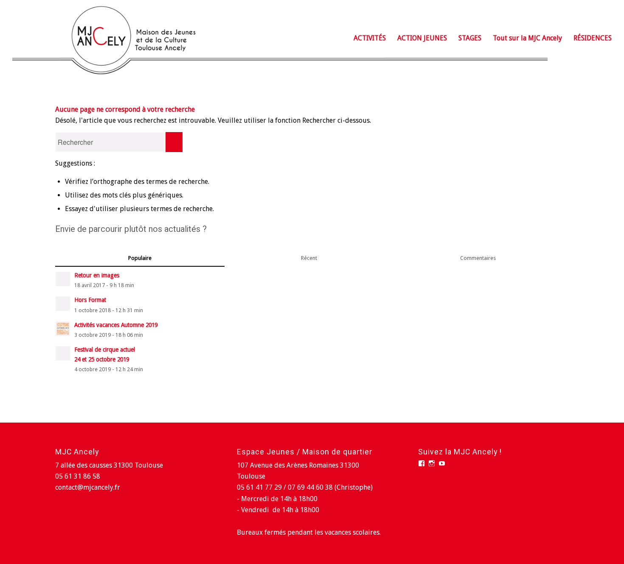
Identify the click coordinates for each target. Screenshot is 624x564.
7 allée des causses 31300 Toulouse (109, 465)
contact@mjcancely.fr (87, 487)
